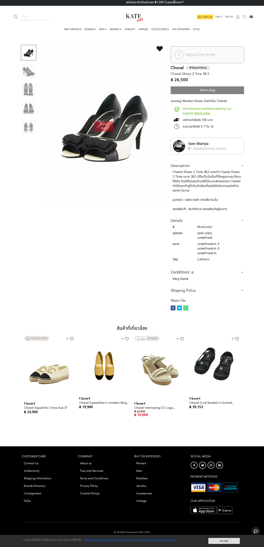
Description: (180, 165)
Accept (224, 541)
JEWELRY (130, 29)
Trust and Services (91, 471)
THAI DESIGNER (181, 29)
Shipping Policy (183, 290)
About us (85, 463)
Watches (141, 478)
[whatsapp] (185, 308)
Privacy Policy (89, 486)
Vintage (141, 501)
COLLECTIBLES (160, 29)
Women (141, 463)
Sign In (218, 16)
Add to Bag (207, 90)
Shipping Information (37, 478)
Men (139, 471)
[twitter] (179, 308)
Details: (177, 220)
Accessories (144, 493)
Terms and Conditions (94, 478)
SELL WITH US (205, 17)
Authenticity (31, 471)
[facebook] (173, 308)
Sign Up (229, 16)
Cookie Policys (89, 493)
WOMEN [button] (89, 29)
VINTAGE (143, 29)
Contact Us (31, 463)
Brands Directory (34, 486)
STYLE (196, 29)
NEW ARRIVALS (72, 29)
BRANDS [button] (114, 29)
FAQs (27, 501)
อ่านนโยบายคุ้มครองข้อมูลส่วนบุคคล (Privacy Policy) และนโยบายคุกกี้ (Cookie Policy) (130, 540)
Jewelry (141, 486)
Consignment (32, 493)
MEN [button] (101, 29)
